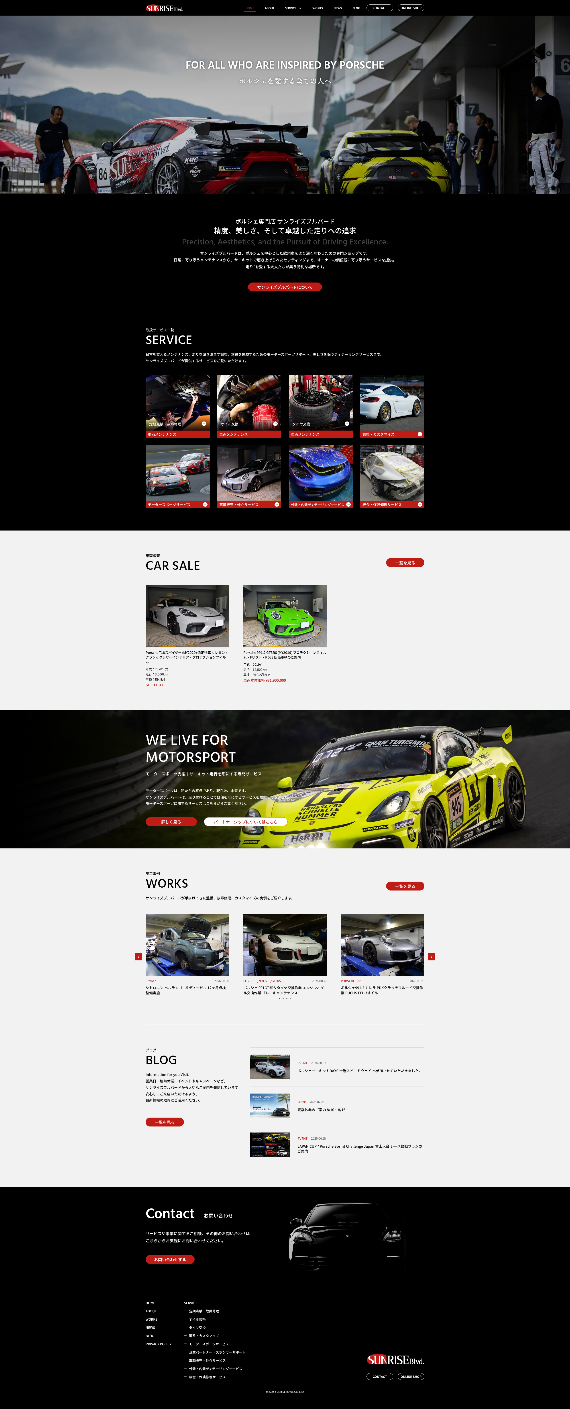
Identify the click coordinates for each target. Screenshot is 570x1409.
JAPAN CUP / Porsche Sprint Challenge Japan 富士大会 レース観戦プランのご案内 (359, 1148)
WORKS (317, 8)
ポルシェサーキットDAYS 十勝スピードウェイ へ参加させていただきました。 (359, 1070)
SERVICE (290, 8)
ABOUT (269, 8)
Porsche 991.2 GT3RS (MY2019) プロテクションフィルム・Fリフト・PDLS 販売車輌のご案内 (284, 654)
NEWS (338, 8)
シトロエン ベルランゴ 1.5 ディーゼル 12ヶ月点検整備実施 (186, 990)
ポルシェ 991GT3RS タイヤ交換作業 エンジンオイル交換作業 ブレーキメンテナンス (283, 990)
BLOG (356, 8)
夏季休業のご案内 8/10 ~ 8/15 (321, 1109)
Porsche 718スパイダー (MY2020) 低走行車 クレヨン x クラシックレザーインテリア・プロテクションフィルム (186, 657)
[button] (431, 956)
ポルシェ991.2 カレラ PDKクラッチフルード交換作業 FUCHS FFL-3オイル (382, 990)
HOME (250, 8)
